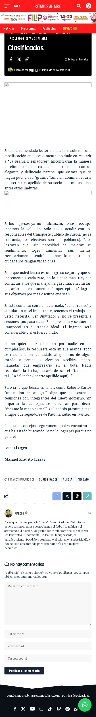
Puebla (67, 479)
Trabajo (83, 479)
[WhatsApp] (76, 709)
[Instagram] (41, 709)
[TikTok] (50, 709)
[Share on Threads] (77, 496)
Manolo (33, 70)
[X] (23, 709)
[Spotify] (67, 709)
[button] (8, 6)
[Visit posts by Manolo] (10, 69)
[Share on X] (19, 59)
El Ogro (20, 447)
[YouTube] (32, 709)
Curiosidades (48, 479)
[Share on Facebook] (11, 59)
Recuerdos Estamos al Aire (28, 38)
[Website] (90, 513)
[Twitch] (58, 709)
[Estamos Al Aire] (48, 6)
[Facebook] (15, 709)
